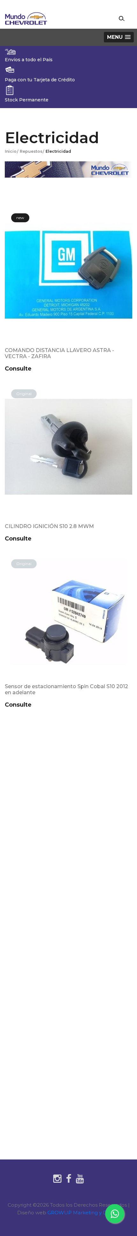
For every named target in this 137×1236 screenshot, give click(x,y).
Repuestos (31, 151)
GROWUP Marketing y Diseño (83, 1213)
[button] (119, 37)
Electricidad (58, 151)
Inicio (11, 151)
